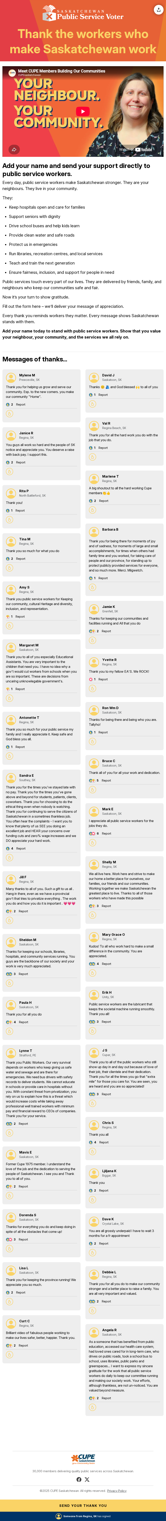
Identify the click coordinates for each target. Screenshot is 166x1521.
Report (20, 404)
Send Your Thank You (83, 1506)
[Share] (159, 10)
